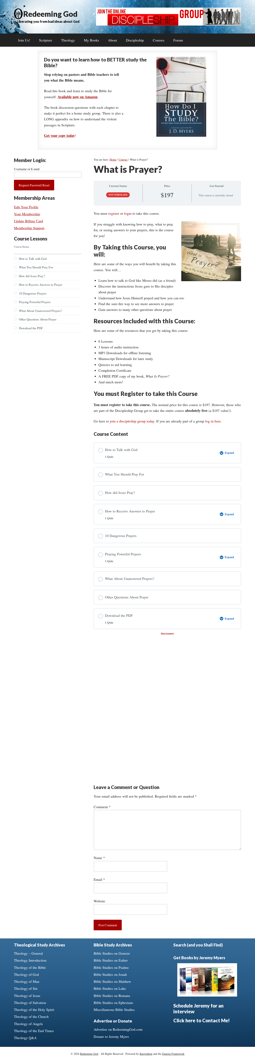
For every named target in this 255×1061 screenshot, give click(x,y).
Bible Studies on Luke (110, 988)
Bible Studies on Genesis (112, 953)
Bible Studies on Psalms (111, 967)
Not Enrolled (118, 194)
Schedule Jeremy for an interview (198, 1008)
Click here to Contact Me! (201, 1020)
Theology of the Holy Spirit (34, 1009)
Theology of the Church (31, 1016)
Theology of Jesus (27, 995)
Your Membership (27, 214)
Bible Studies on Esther (111, 960)
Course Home (21, 246)
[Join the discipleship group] (168, 24)
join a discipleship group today (132, 421)
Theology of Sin (25, 988)
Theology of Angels (28, 1023)
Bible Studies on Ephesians (113, 1002)
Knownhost (146, 1054)
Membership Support (29, 227)
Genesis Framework (173, 1054)
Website (99, 901)
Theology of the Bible (30, 967)
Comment (102, 806)
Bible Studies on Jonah (110, 974)
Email (99, 879)
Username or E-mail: (27, 169)
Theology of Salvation (30, 1002)
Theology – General (28, 953)
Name (99, 857)
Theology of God (26, 974)
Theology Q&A (25, 1037)
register (113, 213)
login (127, 213)
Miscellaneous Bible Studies (114, 1009)
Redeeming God (50, 13)
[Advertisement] (167, 662)
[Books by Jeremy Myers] (207, 995)
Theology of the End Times (34, 1030)
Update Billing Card (28, 221)
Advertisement (167, 633)
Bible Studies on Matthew (112, 981)
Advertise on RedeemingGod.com (118, 1029)
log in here (213, 421)
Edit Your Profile (26, 207)
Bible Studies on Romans (112, 995)
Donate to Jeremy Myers (111, 1036)
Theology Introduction (30, 960)
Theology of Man (26, 981)
